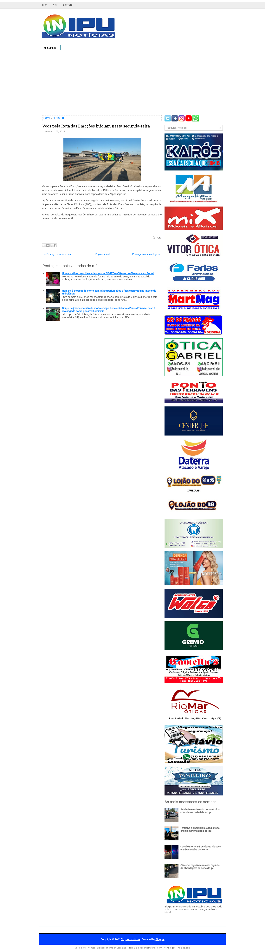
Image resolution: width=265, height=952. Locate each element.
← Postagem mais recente (58, 254)
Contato (68, 5)
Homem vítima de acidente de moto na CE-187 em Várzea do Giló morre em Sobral (108, 273)
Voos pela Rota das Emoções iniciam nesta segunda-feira (96, 126)
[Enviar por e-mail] (44, 245)
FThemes (90, 948)
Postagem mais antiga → (146, 254)
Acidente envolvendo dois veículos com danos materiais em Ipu (200, 811)
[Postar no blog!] (48, 245)
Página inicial (50, 47)
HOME (46, 118)
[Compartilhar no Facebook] (55, 245)
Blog (44, 5)
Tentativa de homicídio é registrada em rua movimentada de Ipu (200, 829)
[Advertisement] (132, 82)
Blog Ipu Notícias (130, 939)
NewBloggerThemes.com (177, 948)
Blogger (160, 939)
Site (55, 5)
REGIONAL (59, 118)
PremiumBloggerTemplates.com (145, 948)
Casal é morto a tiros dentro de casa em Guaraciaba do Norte (200, 848)
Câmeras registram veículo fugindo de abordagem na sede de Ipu (200, 866)
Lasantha (121, 948)
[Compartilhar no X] (51, 245)
